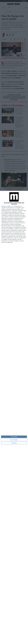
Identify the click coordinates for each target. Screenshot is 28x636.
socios (12, 206)
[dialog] (14, 413)
